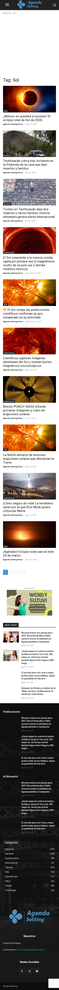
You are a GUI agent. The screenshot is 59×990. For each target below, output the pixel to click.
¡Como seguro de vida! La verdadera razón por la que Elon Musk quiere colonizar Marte (28, 507)
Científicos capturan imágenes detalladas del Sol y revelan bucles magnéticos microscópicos (27, 362)
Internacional (9, 252)
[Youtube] (37, 971)
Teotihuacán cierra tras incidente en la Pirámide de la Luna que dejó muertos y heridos (28, 164)
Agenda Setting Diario (13, 124)
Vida (5, 111)
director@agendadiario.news (30, 949)
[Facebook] (22, 971)
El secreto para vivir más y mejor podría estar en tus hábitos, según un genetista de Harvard (38, 675)
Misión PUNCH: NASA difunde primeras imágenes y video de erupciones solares (24, 410)
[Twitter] (29, 971)
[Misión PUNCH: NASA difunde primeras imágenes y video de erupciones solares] (29, 389)
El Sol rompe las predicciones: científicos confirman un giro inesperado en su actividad (26, 313)
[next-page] (24, 572)
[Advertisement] (29, 45)
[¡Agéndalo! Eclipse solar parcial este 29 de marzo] (29, 534)
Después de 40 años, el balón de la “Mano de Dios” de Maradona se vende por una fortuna (38, 691)
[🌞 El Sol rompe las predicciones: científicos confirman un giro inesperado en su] (29, 292)
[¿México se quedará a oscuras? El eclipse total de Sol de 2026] (29, 99)
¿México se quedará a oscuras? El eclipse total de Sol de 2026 (27, 118)
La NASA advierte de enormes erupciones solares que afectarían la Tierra (28, 458)
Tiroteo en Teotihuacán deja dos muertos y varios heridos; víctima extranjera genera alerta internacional (29, 213)
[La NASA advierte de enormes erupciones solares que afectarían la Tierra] (29, 437)
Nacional (7, 156)
